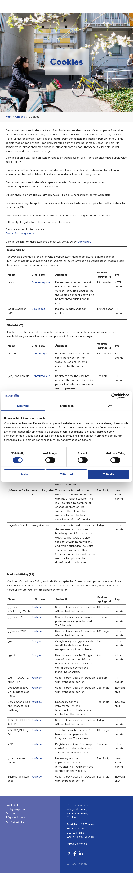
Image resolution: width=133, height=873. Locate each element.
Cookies (72, 817)
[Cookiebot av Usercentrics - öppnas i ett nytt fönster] (114, 396)
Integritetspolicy (77, 809)
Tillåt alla (108, 474)
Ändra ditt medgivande (20, 233)
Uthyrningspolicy (77, 805)
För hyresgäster (15, 809)
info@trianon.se (77, 843)
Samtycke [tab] (23, 405)
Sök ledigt (12, 805)
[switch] (50, 460)
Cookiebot (84, 242)
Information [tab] (66, 405)
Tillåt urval (66, 474)
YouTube (37, 607)
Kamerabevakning (77, 813)
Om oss (20, 116)
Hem (8, 116)
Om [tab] (110, 405)
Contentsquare (41, 282)
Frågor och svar (15, 817)
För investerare (15, 821)
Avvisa (24, 474)
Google (36, 641)
